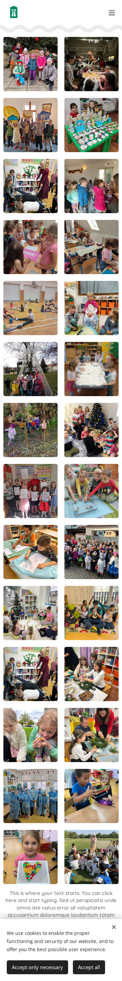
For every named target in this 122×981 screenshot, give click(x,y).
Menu (112, 12)
